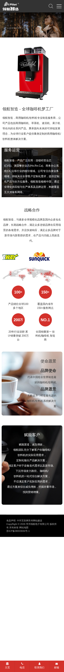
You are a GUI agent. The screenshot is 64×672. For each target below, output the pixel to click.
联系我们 (39, 667)
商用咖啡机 (20, 539)
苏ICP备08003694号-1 (18, 531)
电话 (22, 667)
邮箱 (56, 667)
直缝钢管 (44, 539)
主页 (7, 667)
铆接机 (33, 539)
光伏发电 (7, 544)
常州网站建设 (35, 520)
